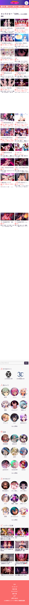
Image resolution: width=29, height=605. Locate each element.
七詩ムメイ (7, 139)
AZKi (3, 29)
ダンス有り (18, 32)
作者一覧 (14, 589)
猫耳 (18, 157)
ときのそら (21, 139)
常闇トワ (4, 140)
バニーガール (9, 157)
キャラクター (14, 591)
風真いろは (7, 29)
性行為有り (11, 32)
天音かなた (7, 184)
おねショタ (21, 225)
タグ (27, 6)
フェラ (19, 62)
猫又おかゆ (6, 142)
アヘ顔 (17, 76)
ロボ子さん (18, 91)
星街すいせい (24, 91)
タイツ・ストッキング (6, 76)
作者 (3, 6)
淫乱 (11, 226)
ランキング (14, 586)
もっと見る (14, 426)
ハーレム (9, 31)
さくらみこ (21, 29)
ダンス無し (4, 31)
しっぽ (3, 47)
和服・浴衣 (23, 155)
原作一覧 (14, 593)
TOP (14, 584)
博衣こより (7, 44)
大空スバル (18, 31)
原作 (21, 6)
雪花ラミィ (5, 125)
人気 (15, 6)
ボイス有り (23, 62)
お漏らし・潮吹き (23, 76)
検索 (26, 363)
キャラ (9, 6)
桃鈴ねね (23, 31)
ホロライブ (23, 32)
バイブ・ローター (24, 77)
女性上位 (25, 187)
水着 (10, 92)
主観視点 (6, 32)
